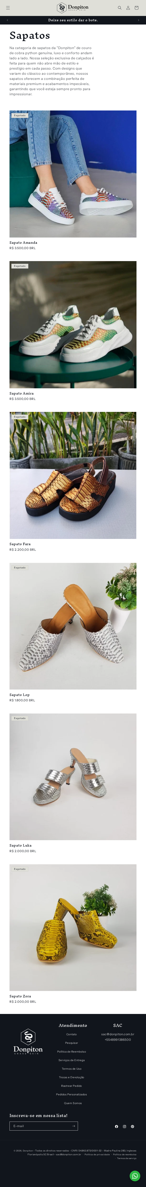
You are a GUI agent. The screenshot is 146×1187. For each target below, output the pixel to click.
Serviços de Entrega (72, 1060)
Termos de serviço (126, 1158)
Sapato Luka (21, 845)
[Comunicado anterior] (7, 20)
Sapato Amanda (23, 242)
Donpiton (28, 1150)
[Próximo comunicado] (138, 20)
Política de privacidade (97, 1154)
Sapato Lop (20, 695)
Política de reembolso (124, 1154)
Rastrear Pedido (71, 1086)
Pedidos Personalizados (71, 1094)
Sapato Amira (22, 393)
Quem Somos (73, 1103)
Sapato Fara (20, 544)
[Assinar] (73, 1126)
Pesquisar (71, 1043)
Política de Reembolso (71, 1051)
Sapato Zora (20, 996)
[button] (8, 8)
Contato (71, 1034)
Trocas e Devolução (71, 1077)
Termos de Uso (72, 1068)
